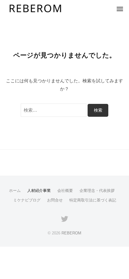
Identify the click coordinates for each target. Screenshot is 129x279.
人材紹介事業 (39, 190)
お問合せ (55, 200)
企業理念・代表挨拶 (97, 190)
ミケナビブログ (26, 200)
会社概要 (65, 190)
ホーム (15, 190)
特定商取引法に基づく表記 (92, 200)
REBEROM (71, 233)
